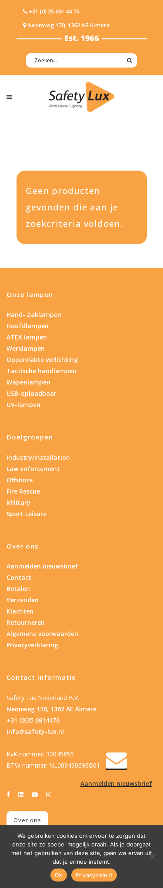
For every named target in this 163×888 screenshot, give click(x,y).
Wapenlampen (28, 382)
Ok (59, 875)
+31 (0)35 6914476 (33, 720)
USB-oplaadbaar (32, 393)
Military (18, 502)
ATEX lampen (27, 337)
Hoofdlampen (28, 326)
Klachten (20, 611)
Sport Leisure (27, 514)
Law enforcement (33, 469)
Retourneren (26, 622)
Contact (19, 577)
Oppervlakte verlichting (42, 359)
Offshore (20, 480)
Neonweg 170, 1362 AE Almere (51, 709)
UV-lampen (23, 404)
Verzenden (23, 600)
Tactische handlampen (42, 371)
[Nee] (152, 856)
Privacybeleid (94, 875)
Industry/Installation (38, 457)
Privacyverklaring (32, 645)
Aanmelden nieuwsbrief (42, 566)
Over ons (27, 820)
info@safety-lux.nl (35, 731)
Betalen (18, 588)
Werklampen (26, 348)
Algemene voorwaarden (42, 634)
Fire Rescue (23, 491)
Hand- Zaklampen (34, 314)
